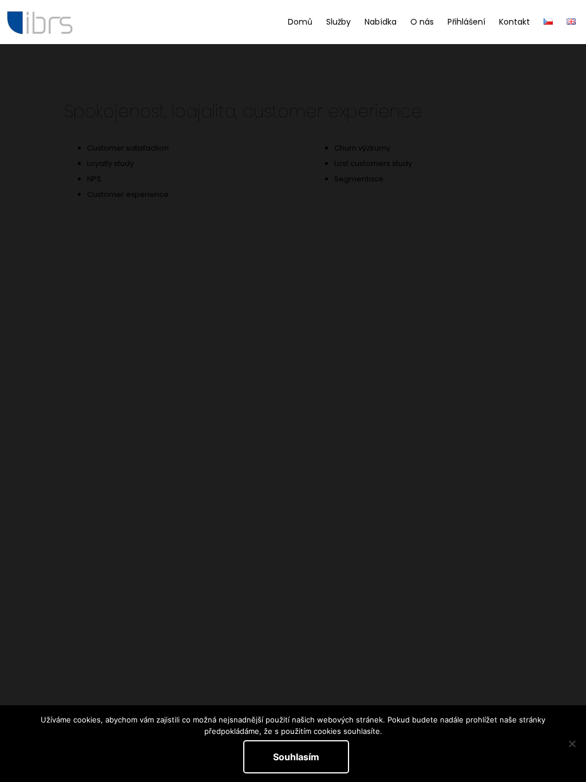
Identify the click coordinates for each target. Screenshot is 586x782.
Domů (300, 21)
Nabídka (381, 21)
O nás (422, 21)
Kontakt (514, 21)
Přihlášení (466, 21)
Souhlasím (296, 757)
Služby (338, 21)
